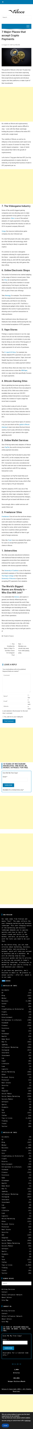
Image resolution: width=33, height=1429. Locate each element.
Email (5, 777)
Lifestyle (5, 1063)
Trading (4, 1121)
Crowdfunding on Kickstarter (13, 1009)
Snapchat (5, 1091)
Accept (5, 1425)
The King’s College (8, 576)
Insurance (5, 1053)
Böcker (4, 998)
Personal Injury (8, 1077)
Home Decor (6, 1039)
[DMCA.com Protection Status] (6, 981)
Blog (3, 995)
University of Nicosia (8, 578)
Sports (4, 1104)
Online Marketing (8, 1072)
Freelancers (5, 516)
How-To (4, 1042)
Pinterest (5, 1080)
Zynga (4, 231)
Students (5, 1107)
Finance (11, 636)
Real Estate (6, 1083)
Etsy (5, 280)
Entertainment (7, 1017)
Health (4, 1036)
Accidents (5, 990)
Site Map (5, 1300)
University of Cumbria (11, 570)
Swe (3, 1110)
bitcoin (17, 597)
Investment (6, 1055)
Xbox (12, 218)
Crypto (4, 1012)
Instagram (5, 1050)
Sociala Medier (7, 1099)
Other (4, 1074)
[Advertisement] (16, 104)
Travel (4, 1123)
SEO (3, 1088)
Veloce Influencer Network (12, 1295)
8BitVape (24, 370)
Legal (4, 1061)
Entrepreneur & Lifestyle (11, 1020)
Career (4, 1003)
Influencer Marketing (10, 1047)
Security (5, 1085)
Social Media (7, 1093)
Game (3, 1031)
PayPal (7, 447)
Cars (3, 1006)
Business (5, 1001)
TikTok (4, 1115)
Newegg (7, 295)
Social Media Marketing (11, 1096)
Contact (4, 1292)
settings (28, 1421)
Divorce (4, 1014)
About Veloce (7, 1297)
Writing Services (8, 1289)
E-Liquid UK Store (10, 352)
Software (5, 1102)
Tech (3, 1112)
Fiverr (10, 540)
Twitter (4, 1126)
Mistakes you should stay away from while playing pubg (23, 648)
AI (2, 993)
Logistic (5, 1069)
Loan (3, 1066)
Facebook (5, 1023)
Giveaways (5, 1033)
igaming (4, 1044)
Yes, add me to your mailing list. (13, 717)
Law (3, 1058)
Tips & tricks (7, 1118)
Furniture (5, 1028)
